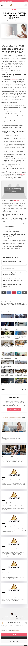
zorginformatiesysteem (11, 306)
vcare (12, 303)
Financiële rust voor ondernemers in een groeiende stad (21, 375)
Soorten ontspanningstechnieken (10, 548)
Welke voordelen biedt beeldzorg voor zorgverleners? (14, 267)
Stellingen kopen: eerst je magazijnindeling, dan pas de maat (7, 375)
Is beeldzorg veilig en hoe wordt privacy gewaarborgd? (14, 273)
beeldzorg (10, 301)
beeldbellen (4, 301)
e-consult (22, 174)
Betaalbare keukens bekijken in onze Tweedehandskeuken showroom (7, 366)
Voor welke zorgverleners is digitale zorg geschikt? (14, 285)
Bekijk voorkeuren (14, 641)
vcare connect (17, 303)
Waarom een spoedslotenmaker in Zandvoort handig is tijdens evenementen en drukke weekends (20, 348)
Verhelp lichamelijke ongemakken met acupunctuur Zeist (11, 503)
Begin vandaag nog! (14, 397)
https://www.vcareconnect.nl (8, 250)
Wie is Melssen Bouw (19, 383)
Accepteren (14, 634)
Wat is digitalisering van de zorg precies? (14, 262)
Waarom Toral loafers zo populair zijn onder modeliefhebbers (6, 328)
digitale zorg (13, 79)
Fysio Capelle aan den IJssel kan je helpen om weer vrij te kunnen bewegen (13, 595)
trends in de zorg (6, 303)
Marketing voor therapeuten (9, 433)
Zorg (14, 9)
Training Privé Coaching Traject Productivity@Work (9, 572)
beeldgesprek (17, 200)
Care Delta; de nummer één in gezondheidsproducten (9, 526)
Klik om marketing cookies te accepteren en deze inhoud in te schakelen (14, 190)
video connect (20, 304)
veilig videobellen (12, 304)
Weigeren (14, 638)
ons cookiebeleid (16, 630)
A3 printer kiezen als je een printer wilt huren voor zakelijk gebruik (20, 328)
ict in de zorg (23, 301)
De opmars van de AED (7, 456)
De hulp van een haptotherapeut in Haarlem (13, 479)
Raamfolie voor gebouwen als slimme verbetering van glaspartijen (20, 337)
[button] (26, 623)
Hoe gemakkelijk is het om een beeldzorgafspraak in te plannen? (14, 279)
